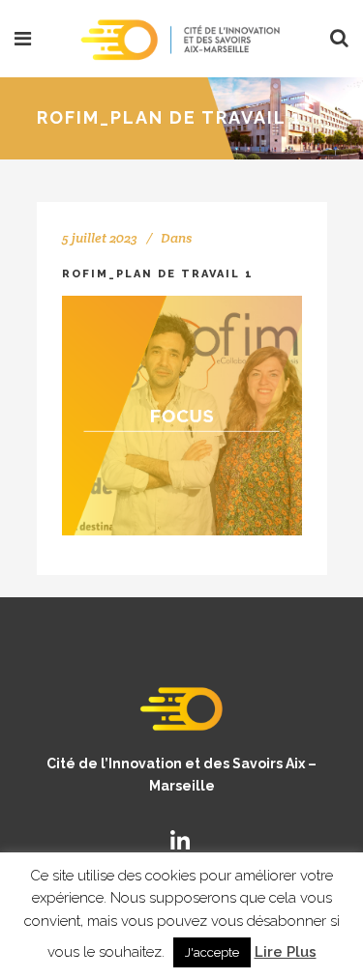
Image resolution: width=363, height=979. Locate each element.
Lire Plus (286, 952)
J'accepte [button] (212, 952)
